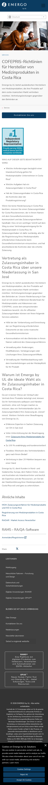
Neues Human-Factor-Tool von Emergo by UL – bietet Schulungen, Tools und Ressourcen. (24, 679)
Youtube (21, 697)
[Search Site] (39, 5)
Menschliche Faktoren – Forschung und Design (19, 575)
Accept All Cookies (24, 780)
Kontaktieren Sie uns (24, 115)
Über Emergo (11, 617)
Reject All (24, 774)
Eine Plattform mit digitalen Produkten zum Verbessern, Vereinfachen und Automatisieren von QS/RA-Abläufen (24, 660)
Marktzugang (11, 567)
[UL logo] (14, 5)
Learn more (14, 762)
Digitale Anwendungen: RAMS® (18, 592)
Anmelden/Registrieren (13, 537)
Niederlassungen (12, 629)
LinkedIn (27, 697)
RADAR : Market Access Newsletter (19, 520)
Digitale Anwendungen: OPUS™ (19, 598)
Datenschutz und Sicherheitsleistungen (14, 584)
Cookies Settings (24, 769)
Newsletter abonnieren (15, 636)
